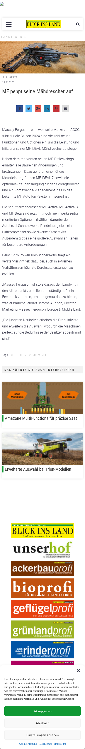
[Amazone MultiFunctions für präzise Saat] (42, 398)
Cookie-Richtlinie (28, 743)
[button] (78, 671)
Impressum (60, 743)
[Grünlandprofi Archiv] (42, 629)
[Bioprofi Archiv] (42, 588)
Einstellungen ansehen (42, 735)
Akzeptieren (42, 711)
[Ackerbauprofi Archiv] (42, 568)
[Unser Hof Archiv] (42, 549)
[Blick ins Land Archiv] (42, 530)
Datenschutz (45, 743)
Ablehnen (42, 723)
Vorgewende (38, 355)
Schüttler (18, 355)
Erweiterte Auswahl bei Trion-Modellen (38, 469)
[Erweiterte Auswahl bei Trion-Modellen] (42, 449)
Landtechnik (13, 37)
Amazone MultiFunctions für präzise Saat (41, 418)
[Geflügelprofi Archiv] (42, 609)
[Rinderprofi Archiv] (42, 650)
